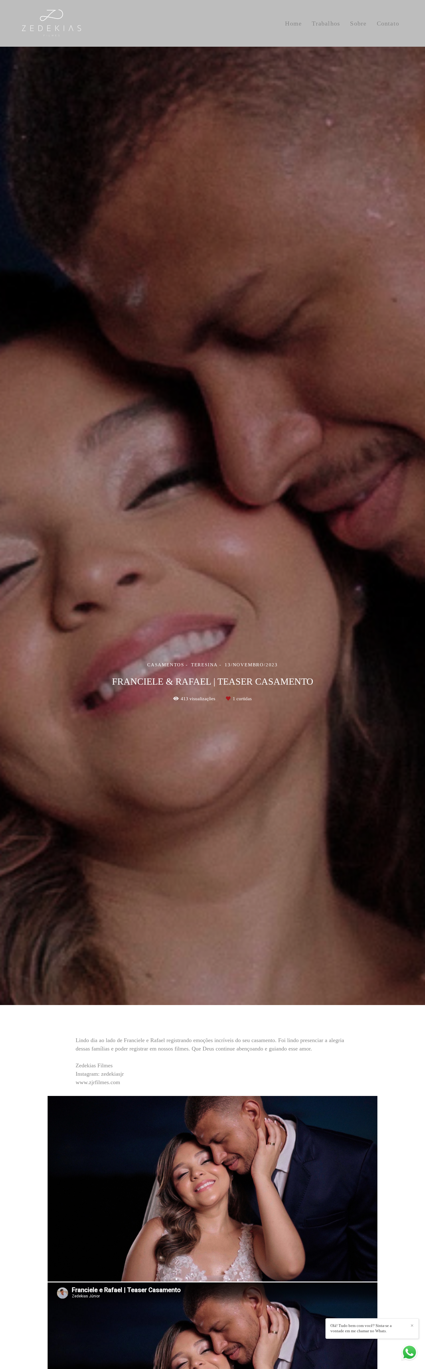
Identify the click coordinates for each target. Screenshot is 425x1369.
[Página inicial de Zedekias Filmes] (62, 23)
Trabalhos (326, 23)
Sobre (358, 23)
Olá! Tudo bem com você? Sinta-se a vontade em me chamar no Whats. (361, 1328)
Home (293, 23)
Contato (388, 23)
